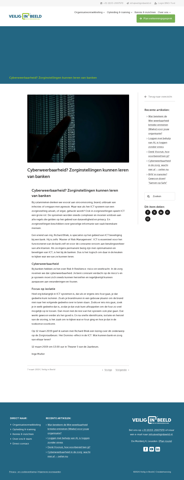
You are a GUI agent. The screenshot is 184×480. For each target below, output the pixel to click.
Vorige (108, 370)
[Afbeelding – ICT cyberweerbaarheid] (78, 95)
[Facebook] (147, 212)
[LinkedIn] (161, 212)
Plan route (165, 441)
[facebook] (145, 449)
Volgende (121, 370)
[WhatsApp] (167, 212)
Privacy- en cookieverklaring (22, 472)
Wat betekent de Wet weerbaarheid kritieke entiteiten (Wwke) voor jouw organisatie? (158, 125)
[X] (154, 212)
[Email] (147, 219)
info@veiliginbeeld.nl (161, 434)
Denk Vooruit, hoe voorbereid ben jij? (69, 447)
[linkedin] (157, 449)
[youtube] (151, 449)
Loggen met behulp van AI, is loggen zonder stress (159, 142)
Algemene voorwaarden (49, 472)
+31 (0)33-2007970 (153, 430)
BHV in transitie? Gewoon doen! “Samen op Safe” (157, 178)
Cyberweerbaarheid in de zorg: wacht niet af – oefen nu (159, 165)
